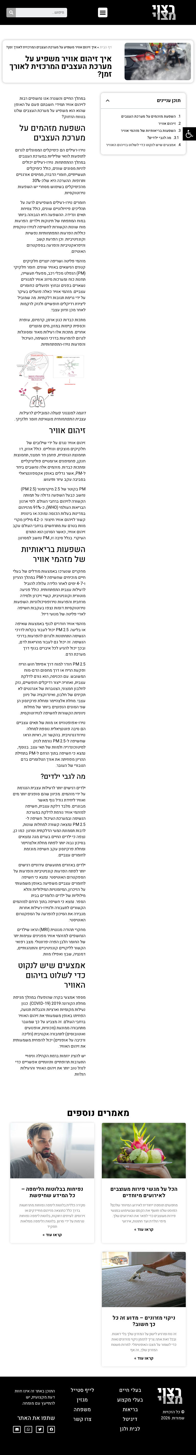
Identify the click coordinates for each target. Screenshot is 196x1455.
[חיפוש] (11, 12)
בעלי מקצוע (130, 1400)
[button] (103, 12)
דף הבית (106, 47)
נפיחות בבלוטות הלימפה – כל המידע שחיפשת (52, 1192)
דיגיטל (130, 1419)
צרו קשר (82, 1419)
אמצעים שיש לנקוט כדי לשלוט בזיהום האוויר (141, 145)
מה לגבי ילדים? (159, 137)
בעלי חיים (130, 1390)
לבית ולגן (130, 1429)
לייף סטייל (82, 1390)
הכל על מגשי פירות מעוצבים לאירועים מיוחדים (143, 1192)
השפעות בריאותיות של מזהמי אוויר (148, 130)
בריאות (130, 1409)
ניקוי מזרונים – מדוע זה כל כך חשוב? (144, 1321)
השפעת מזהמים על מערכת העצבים (148, 116)
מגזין (82, 1400)
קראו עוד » (143, 1229)
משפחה (82, 1409)
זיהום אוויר (167, 123)
